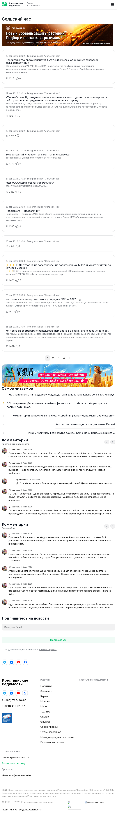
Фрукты (45, 721)
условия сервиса (48, 649)
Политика (46, 686)
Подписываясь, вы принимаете (31, 649)
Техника (45, 711)
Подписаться (58, 639)
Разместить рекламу (13, 763)
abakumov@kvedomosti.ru (17, 775)
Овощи (44, 716)
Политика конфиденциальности (21, 809)
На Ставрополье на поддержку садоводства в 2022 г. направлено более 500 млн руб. (62, 394)
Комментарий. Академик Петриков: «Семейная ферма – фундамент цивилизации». (64, 415)
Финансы (45, 691)
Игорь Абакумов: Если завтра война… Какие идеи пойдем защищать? (71, 432)
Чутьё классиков (50, 731)
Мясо (43, 706)
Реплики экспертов (52, 742)
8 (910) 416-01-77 (13, 706)
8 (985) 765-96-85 (14, 700)
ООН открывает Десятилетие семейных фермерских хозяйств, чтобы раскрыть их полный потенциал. (58, 405)
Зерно (44, 696)
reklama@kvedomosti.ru (15, 757)
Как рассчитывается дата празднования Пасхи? (85, 424)
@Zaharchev (14, 449)
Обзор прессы (49, 726)
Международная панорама (57, 737)
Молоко (45, 701)
